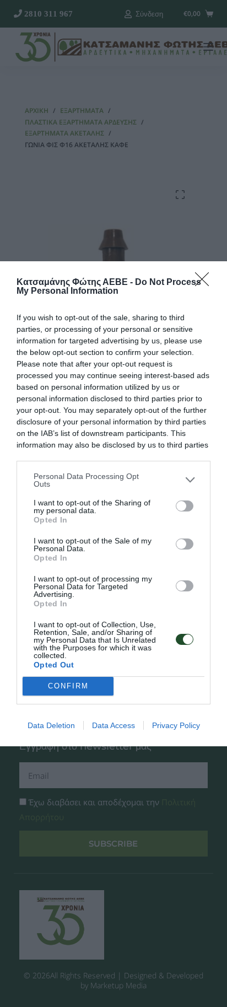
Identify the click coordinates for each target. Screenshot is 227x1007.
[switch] (184, 505)
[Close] (205, 282)
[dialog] (113, 503)
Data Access (113, 725)
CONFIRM (68, 686)
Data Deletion (51, 725)
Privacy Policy (176, 725)
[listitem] (113, 480)
